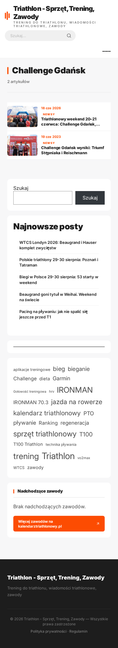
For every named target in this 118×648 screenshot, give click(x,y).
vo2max (83, 458)
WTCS (19, 467)
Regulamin (78, 631)
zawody (35, 467)
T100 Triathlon (28, 444)
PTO (89, 413)
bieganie (79, 368)
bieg (59, 368)
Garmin (61, 378)
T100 (86, 434)
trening (26, 456)
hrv (51, 391)
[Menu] (106, 51)
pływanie (24, 423)
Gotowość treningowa (29, 392)
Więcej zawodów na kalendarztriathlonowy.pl (40, 523)
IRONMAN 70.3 (30, 402)
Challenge (25, 378)
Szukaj (20, 188)
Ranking (48, 423)
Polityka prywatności (49, 631)
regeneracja (75, 423)
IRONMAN (75, 389)
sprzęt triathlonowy (45, 433)
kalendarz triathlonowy (47, 413)
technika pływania (61, 444)
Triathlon (58, 456)
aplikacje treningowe (31, 369)
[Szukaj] (69, 35)
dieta (44, 378)
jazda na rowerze (76, 402)
